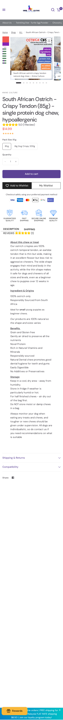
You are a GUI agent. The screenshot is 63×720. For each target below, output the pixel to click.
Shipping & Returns (13, 457)
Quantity (6, 154)
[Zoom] (49, 40)
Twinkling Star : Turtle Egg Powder (32, 22)
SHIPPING (29, 229)
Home (5, 32)
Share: (5, 478)
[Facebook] (13, 478)
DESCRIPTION (11, 229)
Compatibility (10, 467)
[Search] (53, 10)
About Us (7, 22)
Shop (13, 32)
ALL (20, 32)
